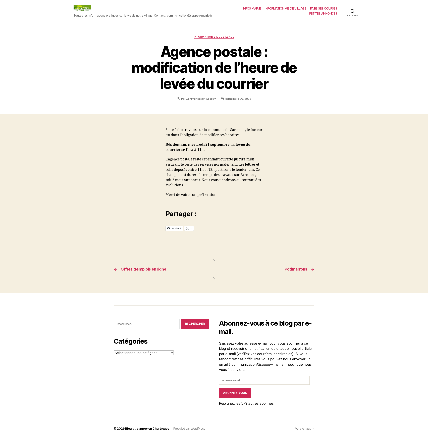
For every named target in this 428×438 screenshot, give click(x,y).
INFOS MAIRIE (252, 8)
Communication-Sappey (201, 98)
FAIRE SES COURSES (323, 8)
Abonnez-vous (235, 393)
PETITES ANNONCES (323, 13)
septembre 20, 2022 (238, 98)
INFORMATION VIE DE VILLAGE (285, 8)
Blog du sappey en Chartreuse (147, 428)
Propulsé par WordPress (189, 428)
